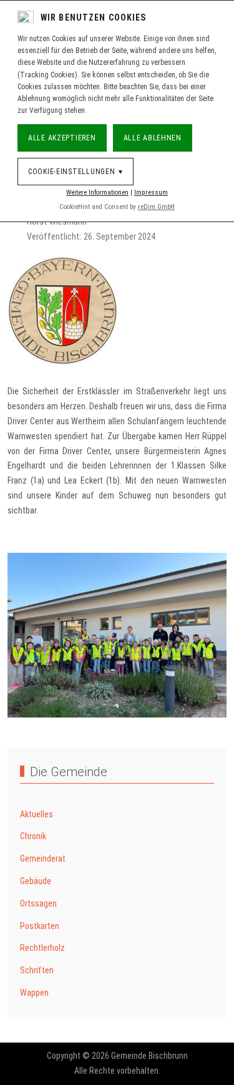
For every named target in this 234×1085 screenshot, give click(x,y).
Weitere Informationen (97, 192)
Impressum (151, 192)
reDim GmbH (156, 207)
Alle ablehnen (153, 138)
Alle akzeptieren (62, 138)
